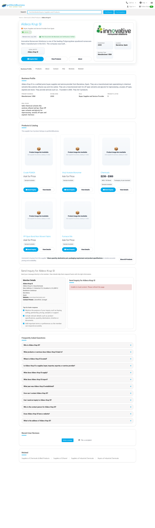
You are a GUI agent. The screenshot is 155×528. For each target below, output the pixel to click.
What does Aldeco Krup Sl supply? (36, 373)
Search (23, 12)
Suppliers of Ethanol (60, 458)
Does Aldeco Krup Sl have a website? (37, 414)
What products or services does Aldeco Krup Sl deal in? (43, 352)
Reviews (71, 69)
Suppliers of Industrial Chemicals (82, 458)
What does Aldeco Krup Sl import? (36, 379)
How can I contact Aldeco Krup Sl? (36, 393)
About (80, 59)
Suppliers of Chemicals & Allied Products (36, 458)
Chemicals (105, 172)
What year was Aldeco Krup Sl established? (39, 386)
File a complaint (86, 440)
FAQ (63, 69)
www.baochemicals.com (37, 297)
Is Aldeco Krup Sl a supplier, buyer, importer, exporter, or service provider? (49, 366)
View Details (47, 190)
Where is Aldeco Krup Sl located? (35, 359)
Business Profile (26, 69)
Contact (55, 69)
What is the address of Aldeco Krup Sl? (37, 421)
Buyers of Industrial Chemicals (108, 458)
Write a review (67, 440)
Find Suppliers (120, 12)
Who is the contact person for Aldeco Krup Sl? (40, 407)
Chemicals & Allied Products (32, 17)
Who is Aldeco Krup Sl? (32, 345)
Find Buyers (108, 12)
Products (39, 69)
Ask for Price (29, 176)
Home (21, 17)
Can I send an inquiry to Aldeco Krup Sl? (38, 400)
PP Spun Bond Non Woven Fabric (37, 236)
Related (80, 69)
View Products (56, 59)
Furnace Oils (67, 236)
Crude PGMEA (29, 172)
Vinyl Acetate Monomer (71, 172)
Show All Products (126, 259)
